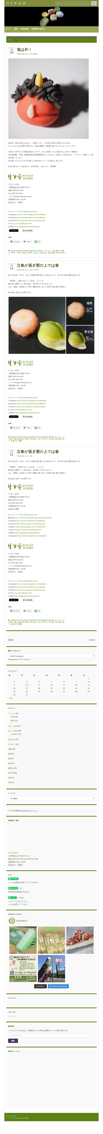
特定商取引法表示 (38, 29)
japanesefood (35, 437)
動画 (10, 754)
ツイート (11, 1016)
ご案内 (15, 29)
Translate (26, 659)
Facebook (12, 998)
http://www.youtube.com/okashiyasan (30, 220)
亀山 (58, 251)
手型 (18, 253)
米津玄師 (51, 253)
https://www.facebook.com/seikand (30, 217)
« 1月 (11, 698)
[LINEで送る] (27, 230)
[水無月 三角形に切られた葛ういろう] (80, 940)
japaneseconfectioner (20, 437)
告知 (12, 717)
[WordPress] (24, 3)
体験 (10, 749)
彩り (40, 439)
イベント (11, 713)
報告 (12, 720)
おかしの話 (28, 54)
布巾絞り (34, 439)
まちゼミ (11, 744)
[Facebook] (11, 3)
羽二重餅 (18, 441)
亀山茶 (21, 439)
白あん (35, 253)
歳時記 (35, 54)
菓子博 (10, 773)
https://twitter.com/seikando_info (28, 530)
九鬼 (53, 251)
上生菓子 (36, 270)
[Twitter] (15, 3)
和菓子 (27, 439)
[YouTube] (19, 3)
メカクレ (47, 251)
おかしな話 (12, 726)
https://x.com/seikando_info (21, 223)
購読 (13, 1041)
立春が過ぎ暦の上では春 (38, 265)
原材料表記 (25, 29)
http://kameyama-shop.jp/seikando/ (38, 518)
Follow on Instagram (59, 986)
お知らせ (11, 739)
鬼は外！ (24, 49)
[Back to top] (97, 1128)
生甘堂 (23, 253)
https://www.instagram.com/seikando (31, 214)
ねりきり (58, 437)
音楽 (10, 782)
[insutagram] (7, 3)
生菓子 (29, 253)
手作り (13, 253)
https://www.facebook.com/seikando (30, 521)
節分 (45, 253)
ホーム (8, 29)
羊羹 (12, 441)
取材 (10, 763)
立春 (41, 253)
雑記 (10, 778)
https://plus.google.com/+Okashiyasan (31, 527)
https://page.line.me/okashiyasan (27, 226)
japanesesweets (36, 251)
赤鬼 (57, 253)
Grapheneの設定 (23, 1118)
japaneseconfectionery (20, 251)
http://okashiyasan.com (28, 211)
